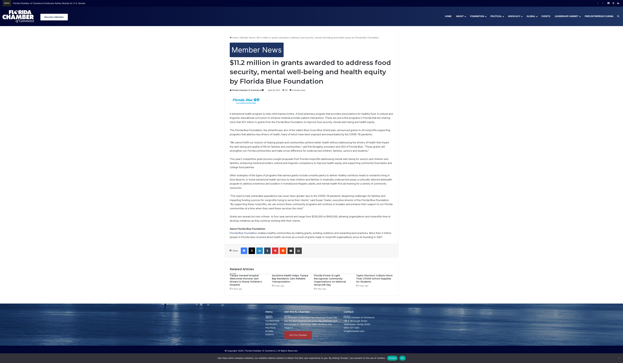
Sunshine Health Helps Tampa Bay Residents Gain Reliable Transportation (290, 278)
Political (496, 16)
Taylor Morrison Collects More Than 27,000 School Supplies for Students (374, 278)
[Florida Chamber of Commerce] (18, 16)
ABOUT (269, 317)
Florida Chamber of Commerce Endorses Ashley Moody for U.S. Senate (49, 3)
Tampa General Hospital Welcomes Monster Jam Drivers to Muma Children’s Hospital (246, 280)
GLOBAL (269, 331)
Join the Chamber (298, 335)
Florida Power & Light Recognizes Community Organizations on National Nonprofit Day (330, 280)
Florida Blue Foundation (243, 233)
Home (448, 16)
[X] (252, 251)
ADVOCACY (271, 324)
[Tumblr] (267, 251)
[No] (619, 358)
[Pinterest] (275, 251)
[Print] (298, 251)
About (460, 16)
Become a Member (54, 17)
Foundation (477, 16)
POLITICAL (270, 327)
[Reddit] (283, 251)
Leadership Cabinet (566, 16)
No (402, 358)
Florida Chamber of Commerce (246, 90)
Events (546, 16)
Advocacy (514, 16)
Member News (247, 37)
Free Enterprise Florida (599, 16)
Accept (392, 358)
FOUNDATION (272, 321)
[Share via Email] (290, 251)
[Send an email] (263, 90)
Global (531, 16)
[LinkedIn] (259, 251)
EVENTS (269, 334)
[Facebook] (244, 251)
